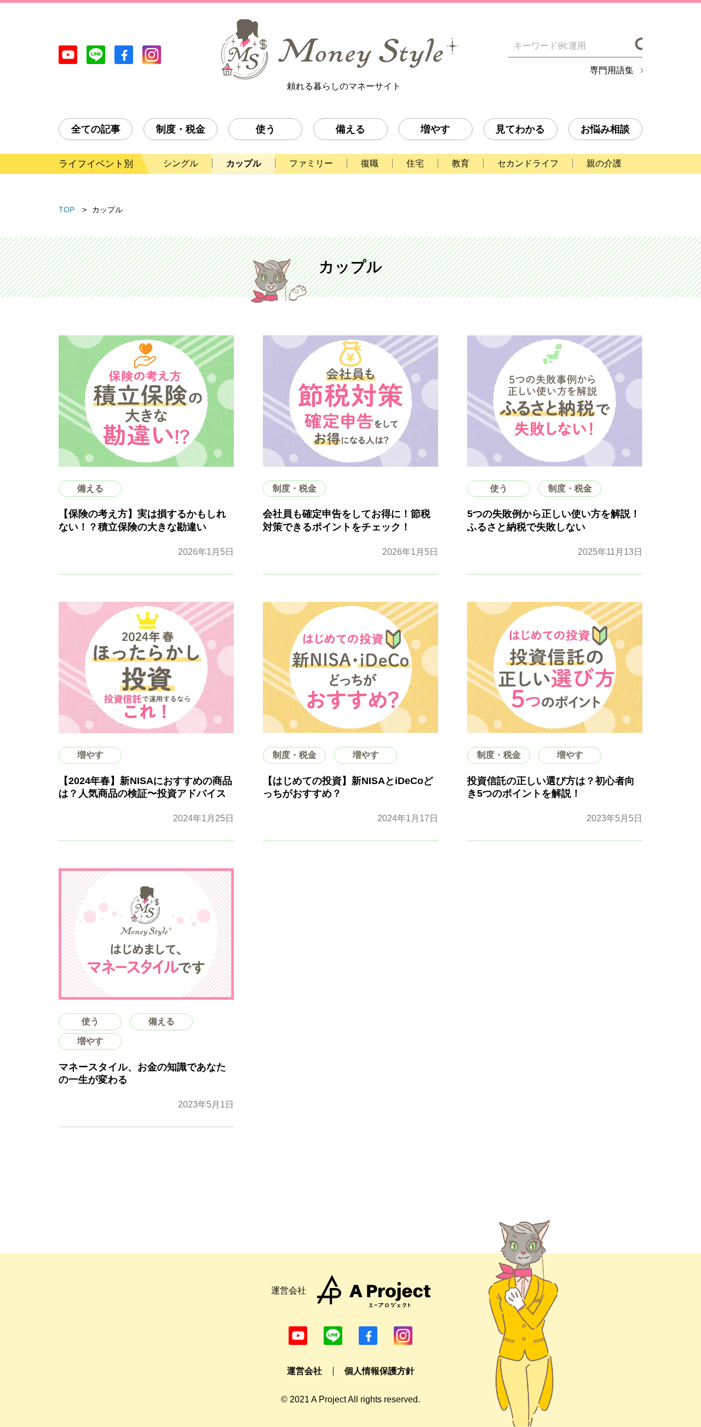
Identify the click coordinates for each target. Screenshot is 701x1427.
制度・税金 (180, 129)
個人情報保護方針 (379, 1371)
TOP (66, 209)
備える (350, 129)
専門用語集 (612, 70)
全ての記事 (95, 129)
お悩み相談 (605, 129)
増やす (435, 129)
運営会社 (304, 1371)
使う (265, 129)
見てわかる (520, 129)
